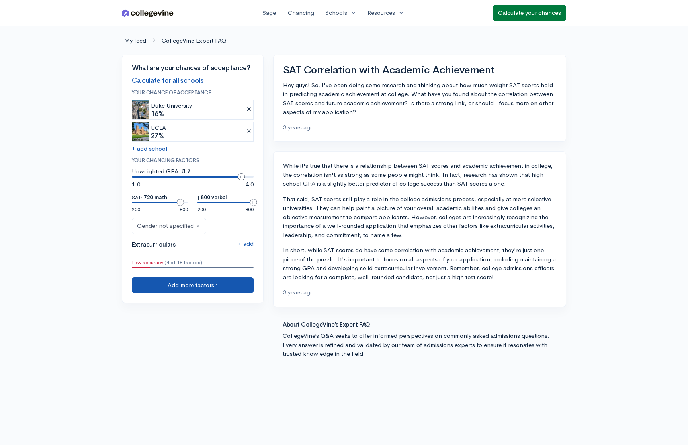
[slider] (241, 176)
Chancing (301, 12)
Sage (269, 12)
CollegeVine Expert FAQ (194, 40)
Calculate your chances (529, 12)
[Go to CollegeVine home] (148, 13)
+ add (246, 243)
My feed (135, 40)
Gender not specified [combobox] (165, 225)
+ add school (149, 148)
